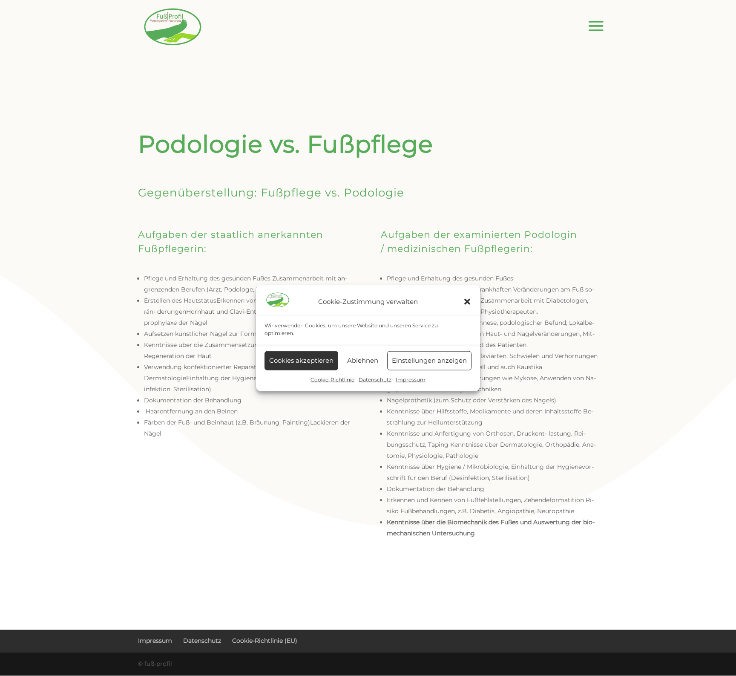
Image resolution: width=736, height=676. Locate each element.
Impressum (411, 379)
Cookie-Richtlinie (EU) (264, 640)
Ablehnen (362, 360)
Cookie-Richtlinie (332, 379)
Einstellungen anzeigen (429, 360)
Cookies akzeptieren (301, 360)
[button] (467, 302)
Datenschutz (375, 379)
